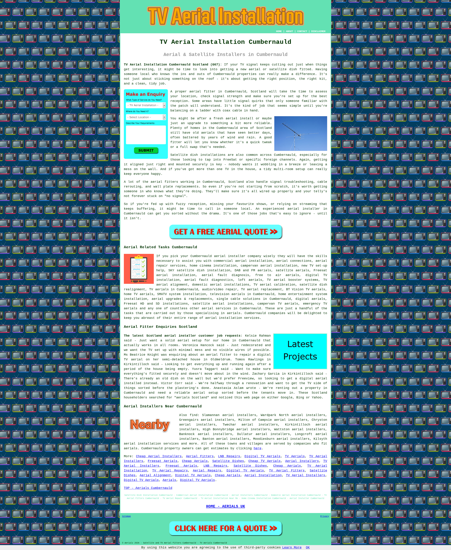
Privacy (324, 516)
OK (308, 547)
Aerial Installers (302, 461)
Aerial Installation (263, 475)
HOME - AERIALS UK (225, 506)
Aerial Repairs (207, 470)
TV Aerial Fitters (287, 470)
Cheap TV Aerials (264, 461)
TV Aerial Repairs (170, 470)
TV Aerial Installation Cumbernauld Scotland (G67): (173, 64)
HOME (279, 31)
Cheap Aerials (195, 461)
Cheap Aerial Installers (159, 456)
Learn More (292, 547)
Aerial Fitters (200, 456)
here (257, 448)
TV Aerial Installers (305, 475)
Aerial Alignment (155, 475)
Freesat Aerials (163, 461)
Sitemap (126, 516)
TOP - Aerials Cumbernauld (148, 488)
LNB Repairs (229, 456)
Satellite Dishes (228, 461)
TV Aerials (295, 456)
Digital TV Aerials (262, 456)
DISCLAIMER (318, 31)
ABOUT (289, 31)
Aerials (169, 480)
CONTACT (302, 31)
